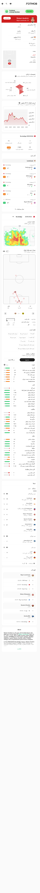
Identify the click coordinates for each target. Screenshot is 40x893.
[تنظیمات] (2, 4)
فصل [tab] (29, 488)
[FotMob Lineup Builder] (19, 11)
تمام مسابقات (20, 209)
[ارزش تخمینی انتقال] (19, 103)
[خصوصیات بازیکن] (16, 76)
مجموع (27, 360)
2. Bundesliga (24, 621)
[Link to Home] (31, 4)
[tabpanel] (19, 526)
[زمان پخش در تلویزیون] (11, 4)
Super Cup (24, 589)
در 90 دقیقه (11, 360)
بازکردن (19, 648)
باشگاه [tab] (34, 488)
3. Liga (25, 610)
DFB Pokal (24, 580)
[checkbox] (7, 251)
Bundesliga (24, 584)
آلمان (32, 37)
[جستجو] (6, 4)
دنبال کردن (7, 18)
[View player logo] (32, 20)
